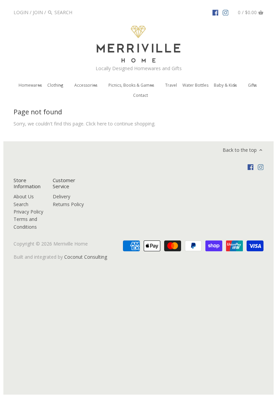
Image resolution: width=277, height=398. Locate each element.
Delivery (61, 196)
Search (21, 204)
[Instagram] (226, 12)
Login (21, 12)
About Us (24, 196)
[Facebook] (215, 12)
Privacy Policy (28, 211)
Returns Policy (68, 204)
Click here (96, 123)
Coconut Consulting (85, 257)
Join (38, 12)
